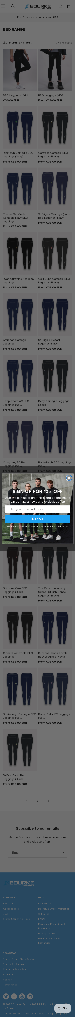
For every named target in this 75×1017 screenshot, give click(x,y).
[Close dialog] (69, 478)
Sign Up (37, 519)
